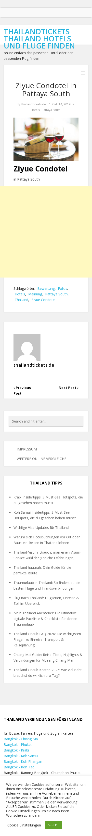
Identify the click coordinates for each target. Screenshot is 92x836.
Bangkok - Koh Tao (19, 767)
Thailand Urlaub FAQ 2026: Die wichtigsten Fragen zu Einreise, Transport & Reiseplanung (47, 639)
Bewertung (46, 288)
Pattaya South (51, 110)
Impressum (27, 449)
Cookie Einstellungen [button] (24, 825)
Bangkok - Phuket (18, 744)
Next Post (68, 387)
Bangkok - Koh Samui (21, 755)
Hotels (35, 110)
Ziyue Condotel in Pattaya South (46, 89)
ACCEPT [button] (53, 825)
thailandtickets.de (33, 104)
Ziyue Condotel (43, 299)
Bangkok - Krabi (16, 750)
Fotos (62, 288)
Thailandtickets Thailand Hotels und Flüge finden (39, 38)
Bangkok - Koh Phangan (23, 761)
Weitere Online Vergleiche (41, 458)
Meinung (35, 294)
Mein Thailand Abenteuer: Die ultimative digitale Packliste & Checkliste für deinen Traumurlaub (45, 619)
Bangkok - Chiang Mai (21, 739)
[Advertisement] (46, 232)
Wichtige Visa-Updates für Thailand (41, 527)
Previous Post (22, 390)
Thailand (21, 299)
